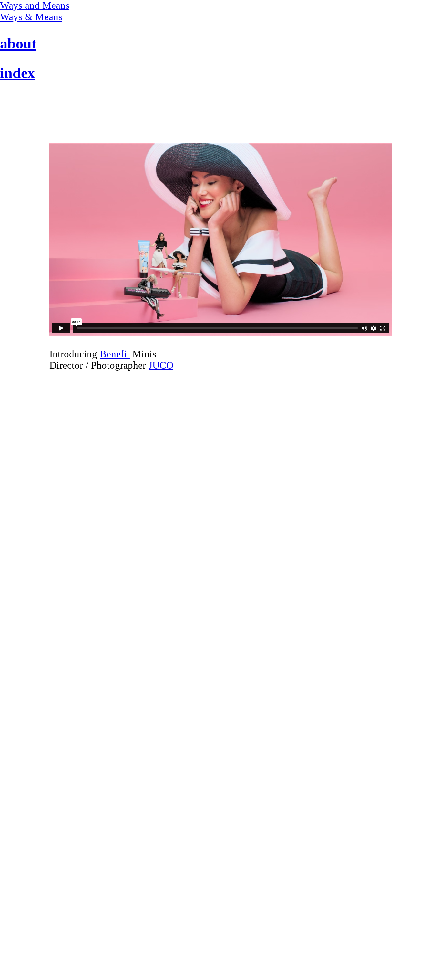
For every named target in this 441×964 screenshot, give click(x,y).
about (18, 43)
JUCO (161, 365)
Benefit (115, 353)
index (17, 73)
